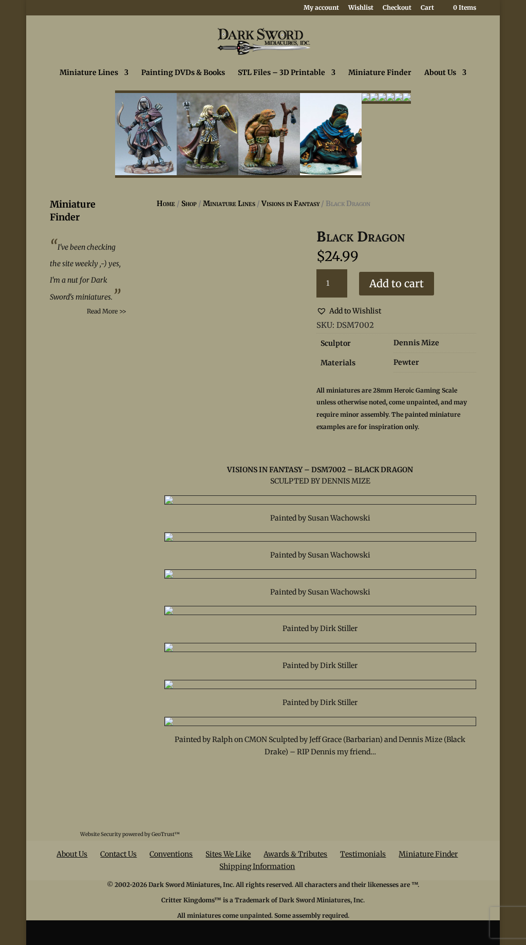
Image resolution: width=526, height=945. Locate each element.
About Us (440, 73)
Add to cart (396, 283)
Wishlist (360, 8)
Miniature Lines (89, 73)
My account (321, 8)
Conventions (171, 854)
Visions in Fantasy (290, 203)
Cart (427, 8)
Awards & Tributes (295, 854)
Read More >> (106, 311)
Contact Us (118, 854)
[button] (348, 311)
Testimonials (363, 854)
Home (166, 203)
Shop (189, 203)
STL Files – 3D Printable (281, 73)
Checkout (397, 8)
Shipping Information (257, 866)
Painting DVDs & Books (183, 73)
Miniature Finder (379, 73)
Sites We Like (228, 854)
